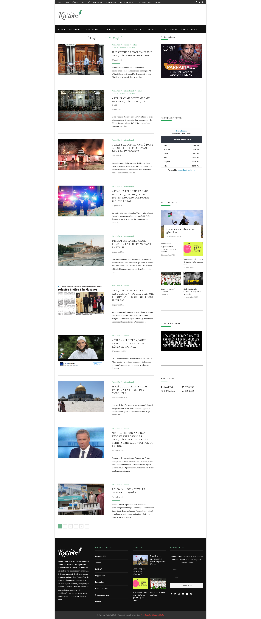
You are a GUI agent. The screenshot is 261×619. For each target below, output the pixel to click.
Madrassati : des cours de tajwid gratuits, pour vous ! (193, 262)
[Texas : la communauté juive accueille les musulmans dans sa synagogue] (81, 154)
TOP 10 (151, 29)
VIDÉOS (173, 29)
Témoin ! (75, 2)
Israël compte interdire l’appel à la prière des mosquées (130, 390)
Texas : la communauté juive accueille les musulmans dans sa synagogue (132, 148)
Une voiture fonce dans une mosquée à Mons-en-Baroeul (132, 54)
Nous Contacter (126, 2)
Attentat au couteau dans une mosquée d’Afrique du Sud (131, 101)
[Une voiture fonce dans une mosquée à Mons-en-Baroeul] (81, 59)
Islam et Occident (119, 48)
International (129, 91)
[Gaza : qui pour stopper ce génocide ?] (182, 224)
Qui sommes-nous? (144, 2)
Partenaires (111, 2)
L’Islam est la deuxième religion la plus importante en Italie (132, 244)
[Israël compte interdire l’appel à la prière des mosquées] (81, 396)
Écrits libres (93, 29)
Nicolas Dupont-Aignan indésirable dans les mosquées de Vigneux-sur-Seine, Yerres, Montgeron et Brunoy (132, 439)
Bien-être (137, 29)
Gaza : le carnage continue (168, 290)
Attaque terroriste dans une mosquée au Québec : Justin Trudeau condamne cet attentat (131, 195)
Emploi (158, 2)
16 (81, 526)
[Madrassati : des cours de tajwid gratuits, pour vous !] (193, 249)
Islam (124, 29)
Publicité (86, 2)
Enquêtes (110, 29)
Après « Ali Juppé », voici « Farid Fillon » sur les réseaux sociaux (129, 343)
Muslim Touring (189, 29)
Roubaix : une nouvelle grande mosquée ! (128, 490)
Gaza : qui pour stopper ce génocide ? (180, 230)
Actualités (74, 29)
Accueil (61, 29)
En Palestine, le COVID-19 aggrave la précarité (192, 291)
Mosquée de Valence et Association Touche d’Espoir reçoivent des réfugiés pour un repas (133, 295)
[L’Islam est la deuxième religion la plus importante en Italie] (81, 250)
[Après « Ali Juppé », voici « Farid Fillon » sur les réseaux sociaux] (81, 350)
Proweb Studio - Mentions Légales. (152, 615)
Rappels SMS (98, 2)
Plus (162, 29)
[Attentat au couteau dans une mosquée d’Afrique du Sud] (81, 105)
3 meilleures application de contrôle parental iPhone (168, 247)
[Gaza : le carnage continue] (171, 278)
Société (132, 48)
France (126, 45)
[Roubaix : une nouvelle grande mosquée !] (81, 499)
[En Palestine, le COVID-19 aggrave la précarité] (193, 278)
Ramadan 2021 (63, 2)
